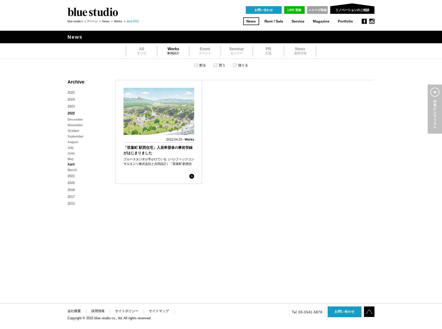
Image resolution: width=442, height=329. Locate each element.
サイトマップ (159, 311)
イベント (205, 51)
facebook (364, 21)
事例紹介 (173, 51)
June (71, 153)
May (71, 159)
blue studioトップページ (83, 21)
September (76, 136)
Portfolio (345, 21)
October (73, 131)
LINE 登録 (294, 10)
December (75, 119)
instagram (371, 21)
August (73, 142)
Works (118, 21)
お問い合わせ (264, 10)
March (72, 170)
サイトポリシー (126, 311)
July (71, 148)
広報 (268, 51)
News (251, 21)
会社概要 (74, 311)
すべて (141, 51)
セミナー (236, 51)
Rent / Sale (273, 21)
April (71, 164)
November (75, 125)
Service (298, 21)
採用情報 (98, 311)
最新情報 (300, 51)
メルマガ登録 (317, 10)
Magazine (321, 21)
